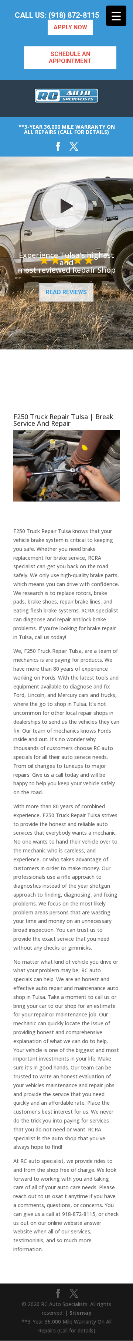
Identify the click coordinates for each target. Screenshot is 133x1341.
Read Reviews (66, 292)
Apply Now (70, 27)
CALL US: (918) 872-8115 (57, 15)
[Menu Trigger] (116, 16)
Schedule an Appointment (70, 57)
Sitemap (80, 1312)
